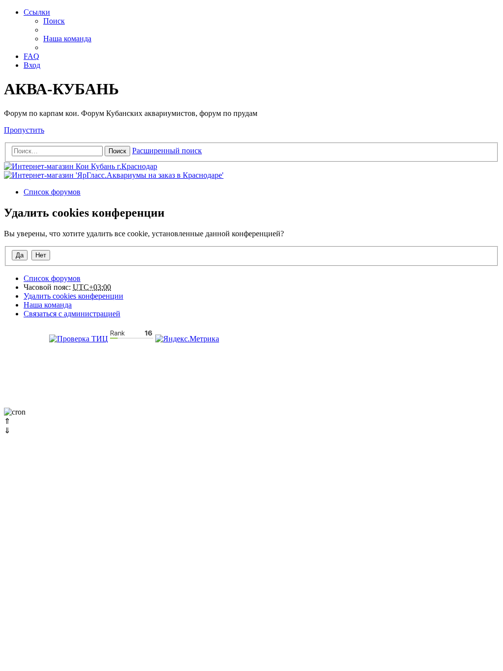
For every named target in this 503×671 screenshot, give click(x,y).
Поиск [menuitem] (54, 21)
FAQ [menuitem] (31, 56)
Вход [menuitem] (32, 65)
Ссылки (37, 12)
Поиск (117, 151)
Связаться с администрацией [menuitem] (72, 313)
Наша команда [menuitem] (67, 38)
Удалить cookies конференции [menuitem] (73, 296)
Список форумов (52, 278)
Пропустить (24, 130)
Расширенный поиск (167, 150)
